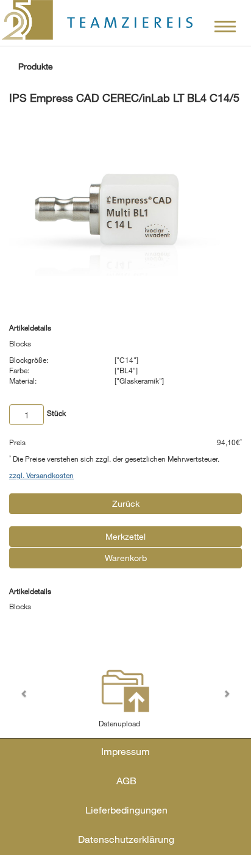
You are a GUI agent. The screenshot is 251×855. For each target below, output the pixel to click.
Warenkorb (126, 558)
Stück (56, 413)
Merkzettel (125, 536)
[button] (26, 696)
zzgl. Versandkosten (41, 475)
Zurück (126, 503)
